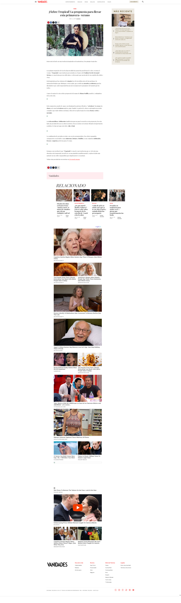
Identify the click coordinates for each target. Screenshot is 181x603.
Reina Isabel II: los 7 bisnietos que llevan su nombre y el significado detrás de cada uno (123, 38)
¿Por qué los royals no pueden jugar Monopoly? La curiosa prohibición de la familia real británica (123, 60)
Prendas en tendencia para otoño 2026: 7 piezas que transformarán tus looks (116, 210)
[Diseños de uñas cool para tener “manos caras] (64, 195)
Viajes (109, 2)
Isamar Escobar (102, 216)
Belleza (92, 2)
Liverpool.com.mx (74, 159)
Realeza (80, 2)
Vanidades (78, 18)
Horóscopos (101, 2)
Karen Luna (67, 216)
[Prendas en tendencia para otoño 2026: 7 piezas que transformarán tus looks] (117, 195)
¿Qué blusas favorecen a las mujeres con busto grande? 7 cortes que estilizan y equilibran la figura (124, 30)
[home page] (42, 2)
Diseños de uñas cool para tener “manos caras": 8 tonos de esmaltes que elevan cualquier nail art (63, 208)
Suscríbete (133, 1)
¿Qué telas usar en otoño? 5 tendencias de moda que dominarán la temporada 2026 (123, 52)
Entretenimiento (70, 2)
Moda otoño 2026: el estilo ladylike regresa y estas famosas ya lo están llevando (123, 45)
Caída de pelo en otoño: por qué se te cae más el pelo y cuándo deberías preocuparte (99, 209)
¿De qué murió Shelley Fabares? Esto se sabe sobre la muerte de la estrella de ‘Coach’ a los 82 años (81, 210)
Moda (86, 2)
